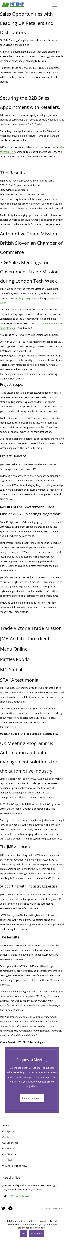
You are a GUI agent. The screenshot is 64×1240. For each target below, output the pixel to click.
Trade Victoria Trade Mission (31, 628)
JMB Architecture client (25, 638)
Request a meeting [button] (32, 1098)
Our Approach (9, 1131)
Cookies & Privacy (53, 1208)
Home (5, 1125)
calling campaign (25, 355)
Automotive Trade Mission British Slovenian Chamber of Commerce (31, 243)
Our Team (7, 1137)
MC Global (11, 669)
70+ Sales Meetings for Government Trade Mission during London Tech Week (29, 271)
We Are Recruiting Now (14, 1165)
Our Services (9, 1148)
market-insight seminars (13, 378)
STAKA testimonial (20, 680)
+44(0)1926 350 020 (18, 1195)
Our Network (9, 1154)
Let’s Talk (7, 1160)
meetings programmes (27, 298)
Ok (23, 1233)
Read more (36, 1233)
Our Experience (10, 1142)
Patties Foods (14, 659)
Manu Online (14, 649)
